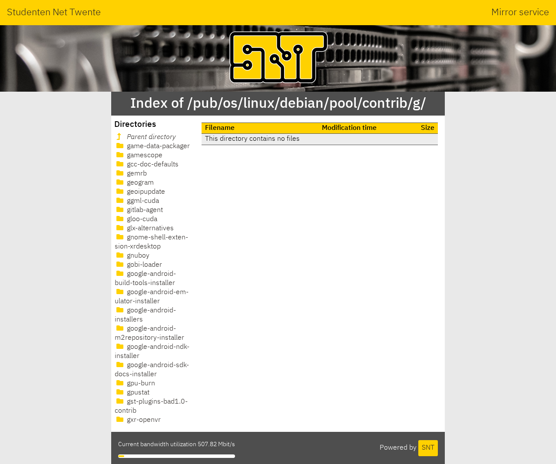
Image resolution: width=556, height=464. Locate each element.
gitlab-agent (144, 210)
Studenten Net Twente (54, 12)
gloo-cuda (141, 219)
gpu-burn (140, 383)
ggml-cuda (142, 201)
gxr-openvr (143, 420)
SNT (428, 447)
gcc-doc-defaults (152, 164)
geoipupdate (145, 192)
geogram (139, 182)
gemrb (136, 173)
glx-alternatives (149, 228)
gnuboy (137, 255)
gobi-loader (143, 265)
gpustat (137, 392)
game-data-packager (157, 146)
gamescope (143, 155)
